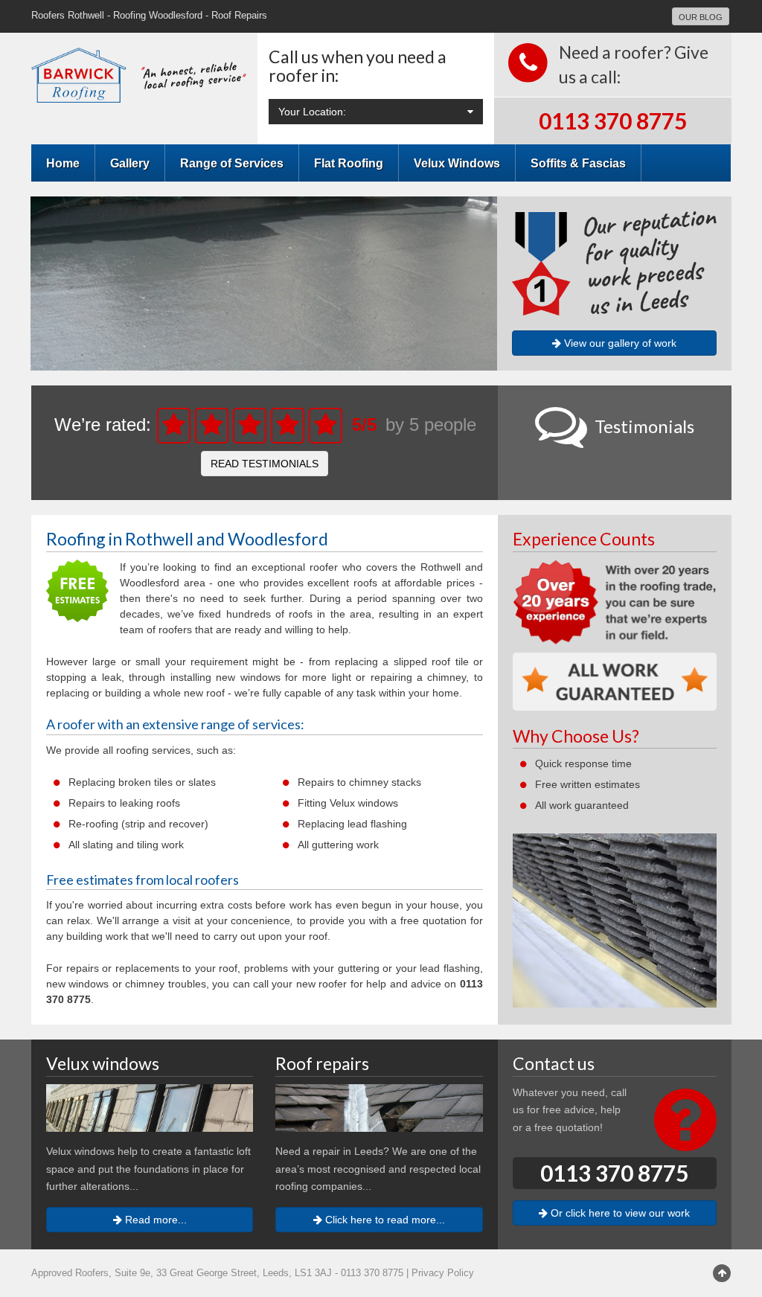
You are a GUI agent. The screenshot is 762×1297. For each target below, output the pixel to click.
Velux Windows (457, 163)
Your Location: (312, 112)
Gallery (130, 163)
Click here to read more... (383, 1220)
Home (63, 163)
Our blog (701, 17)
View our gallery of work (618, 343)
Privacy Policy (443, 1273)
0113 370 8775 (613, 120)
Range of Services (232, 163)
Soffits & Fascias (578, 163)
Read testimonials (264, 464)
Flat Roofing (348, 163)
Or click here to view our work (619, 1213)
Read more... (154, 1220)
